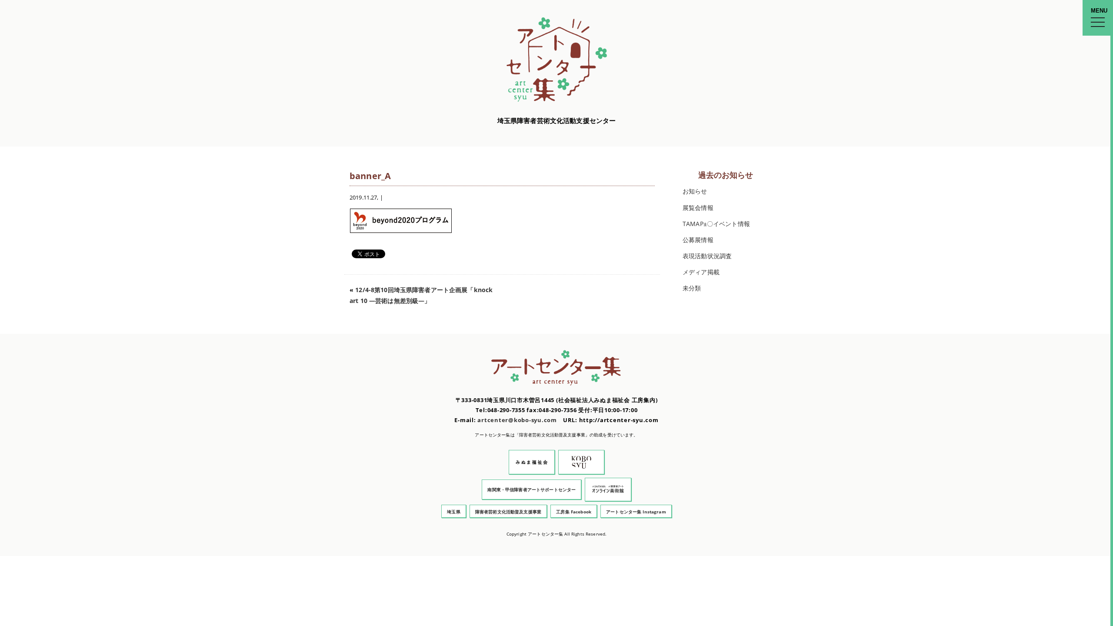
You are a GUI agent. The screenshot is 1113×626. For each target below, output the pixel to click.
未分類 (692, 288)
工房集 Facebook (573, 512)
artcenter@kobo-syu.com (517, 420)
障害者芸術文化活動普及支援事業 (508, 512)
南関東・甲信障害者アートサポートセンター (531, 489)
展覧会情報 (698, 207)
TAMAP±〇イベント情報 (716, 224)
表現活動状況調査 (707, 256)
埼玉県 (453, 512)
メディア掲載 (701, 272)
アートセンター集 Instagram (636, 512)
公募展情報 (698, 240)
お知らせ (695, 191)
